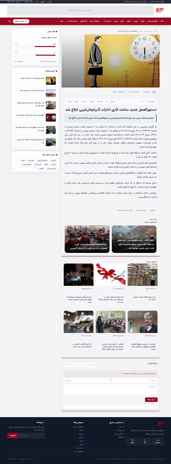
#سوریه (54, 164)
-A (146, 102)
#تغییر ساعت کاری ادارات (124, 210)
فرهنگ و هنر (77, 451)
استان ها (79, 448)
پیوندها (18, 2)
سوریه (80, 434)
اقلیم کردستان (77, 427)
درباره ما (119, 430)
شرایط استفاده (11, 459)
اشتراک (92, 102)
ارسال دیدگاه (151, 400)
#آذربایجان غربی (141, 210)
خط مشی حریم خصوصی (26, 459)
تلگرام (76, 102)
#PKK (46, 164)
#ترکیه (23, 160)
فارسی (42, 2)
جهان (80, 437)
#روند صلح (38, 164)
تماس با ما (118, 434)
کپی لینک (83, 102)
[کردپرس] (160, 11)
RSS (8, 2)
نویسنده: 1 (146, 92)
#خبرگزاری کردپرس (42, 160)
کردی (36, 2)
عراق (80, 441)
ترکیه (80, 430)
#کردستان (31, 160)
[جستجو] (9, 21)
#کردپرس (152, 210)
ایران (80, 444)
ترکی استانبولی (29, 2)
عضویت (12, 435)
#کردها (41, 169)
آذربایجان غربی (148, 31)
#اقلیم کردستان (27, 164)
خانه (162, 21)
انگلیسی (49, 2)
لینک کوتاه (100, 102)
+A (142, 102)
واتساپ (69, 102)
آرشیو (13, 2)
